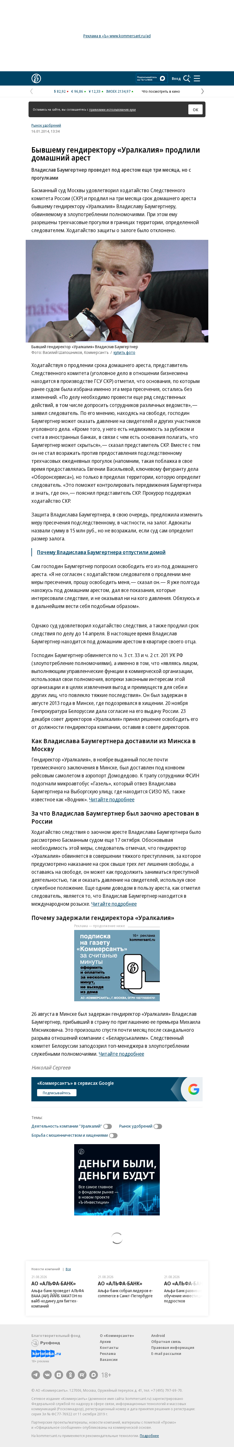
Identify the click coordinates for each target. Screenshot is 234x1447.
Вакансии (109, 1359)
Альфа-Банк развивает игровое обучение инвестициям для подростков (192, 1296)
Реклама (108, 1353)
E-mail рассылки (166, 1353)
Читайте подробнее (111, 799)
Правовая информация (172, 1347)
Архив (105, 1341)
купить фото (124, 352)
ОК (195, 109)
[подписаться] (109, 1126)
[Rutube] (82, 1375)
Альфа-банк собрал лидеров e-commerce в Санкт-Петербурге (125, 1293)
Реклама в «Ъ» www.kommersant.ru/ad (117, 35)
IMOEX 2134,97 (118, 91)
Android (158, 1335)
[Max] (93, 1375)
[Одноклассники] (70, 1375)
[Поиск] (187, 78)
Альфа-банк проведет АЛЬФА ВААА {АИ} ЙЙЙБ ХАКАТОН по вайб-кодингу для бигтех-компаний (57, 1298)
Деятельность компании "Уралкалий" (66, 1126)
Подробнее (149, 1435)
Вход (176, 78)
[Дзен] (59, 1375)
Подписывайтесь (57, 1092)
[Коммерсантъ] (36, 78)
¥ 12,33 (94, 91)
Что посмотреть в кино (161, 91)
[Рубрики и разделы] (197, 78)
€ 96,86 (77, 91)
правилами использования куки (112, 109)
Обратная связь (166, 1341)
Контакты (109, 1347)
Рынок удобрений (46, 125)
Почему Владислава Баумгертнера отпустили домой (101, 552)
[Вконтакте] (47, 1375)
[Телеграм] (35, 1375)
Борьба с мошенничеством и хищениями (69, 1135)
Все (68, 1269)
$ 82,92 (60, 91)
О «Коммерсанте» (117, 1335)
